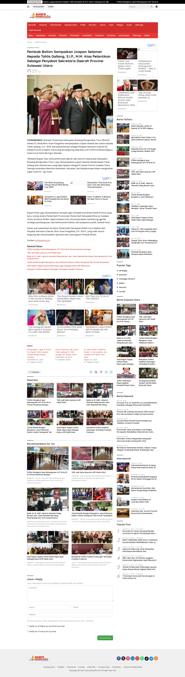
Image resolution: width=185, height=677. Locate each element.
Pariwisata (74, 35)
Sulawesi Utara (71, 25)
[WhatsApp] (142, 658)
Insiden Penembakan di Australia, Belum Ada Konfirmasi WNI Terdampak (143, 501)
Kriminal (52, 35)
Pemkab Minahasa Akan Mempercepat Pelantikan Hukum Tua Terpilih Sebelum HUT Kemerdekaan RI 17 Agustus (143, 253)
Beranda (32, 25)
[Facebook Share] (91, 372)
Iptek (31, 35)
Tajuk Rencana (35, 30)
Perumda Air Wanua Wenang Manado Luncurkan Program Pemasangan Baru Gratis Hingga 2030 (138, 532)
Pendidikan (87, 35)
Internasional (55, 25)
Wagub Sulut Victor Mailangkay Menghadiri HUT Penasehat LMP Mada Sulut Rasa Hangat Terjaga (144, 241)
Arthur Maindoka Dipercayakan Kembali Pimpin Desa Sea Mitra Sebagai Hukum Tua (125, 383)
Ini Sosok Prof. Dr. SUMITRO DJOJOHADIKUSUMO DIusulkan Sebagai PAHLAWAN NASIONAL (137, 404)
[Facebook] (119, 658)
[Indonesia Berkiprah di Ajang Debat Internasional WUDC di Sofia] (123, 467)
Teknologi (137, 35)
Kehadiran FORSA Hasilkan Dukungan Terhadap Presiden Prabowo (55, 269)
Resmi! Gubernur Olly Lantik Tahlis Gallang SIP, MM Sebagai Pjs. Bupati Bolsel (66, 352)
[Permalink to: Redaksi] (29, 71)
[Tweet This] (96, 372)
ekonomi (122, 287)
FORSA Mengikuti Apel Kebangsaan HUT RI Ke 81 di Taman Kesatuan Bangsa (114, 2)
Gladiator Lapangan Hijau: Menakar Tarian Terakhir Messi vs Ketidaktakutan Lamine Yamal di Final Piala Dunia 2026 (144, 207)
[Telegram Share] (106, 372)
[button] (151, 7)
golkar (122, 283)
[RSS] (156, 658)
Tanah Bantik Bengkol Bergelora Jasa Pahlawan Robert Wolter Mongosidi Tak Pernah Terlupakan (68, 262)
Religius (120, 25)
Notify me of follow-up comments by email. (47, 626)
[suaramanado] (39, 15)
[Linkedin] (133, 658)
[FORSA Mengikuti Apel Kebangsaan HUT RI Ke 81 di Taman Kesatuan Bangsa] (40, 390)
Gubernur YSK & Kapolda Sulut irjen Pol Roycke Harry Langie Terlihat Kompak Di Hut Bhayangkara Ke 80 (144, 230)
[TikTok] (147, 659)
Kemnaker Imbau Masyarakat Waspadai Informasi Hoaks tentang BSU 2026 (134, 439)
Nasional (43, 25)
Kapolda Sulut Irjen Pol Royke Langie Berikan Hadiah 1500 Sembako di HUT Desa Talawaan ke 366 (143, 150)
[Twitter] (123, 658)
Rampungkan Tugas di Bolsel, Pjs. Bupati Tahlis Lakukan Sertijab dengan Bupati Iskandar (39, 353)
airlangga (123, 270)
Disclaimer (116, 667)
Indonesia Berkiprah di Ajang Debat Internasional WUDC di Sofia (143, 466)
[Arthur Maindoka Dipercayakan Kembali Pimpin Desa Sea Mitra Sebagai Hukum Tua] (126, 373)
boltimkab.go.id (42, 240)
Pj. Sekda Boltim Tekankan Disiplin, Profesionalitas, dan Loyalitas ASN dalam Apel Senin (95, 353)
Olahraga (139, 25)
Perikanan (99, 35)
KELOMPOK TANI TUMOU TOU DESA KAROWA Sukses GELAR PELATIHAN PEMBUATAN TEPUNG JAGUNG (143, 138)
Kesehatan (40, 35)
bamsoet (123, 275)
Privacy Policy (104, 667)
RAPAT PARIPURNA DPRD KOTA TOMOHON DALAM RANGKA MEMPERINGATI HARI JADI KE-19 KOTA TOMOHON (139, 541)
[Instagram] (128, 658)
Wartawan (71, 667)
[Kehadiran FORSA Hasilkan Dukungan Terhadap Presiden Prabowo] (99, 417)
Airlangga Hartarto (127, 279)
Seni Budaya (124, 35)
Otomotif (63, 35)
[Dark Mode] (156, 7)
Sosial (129, 25)
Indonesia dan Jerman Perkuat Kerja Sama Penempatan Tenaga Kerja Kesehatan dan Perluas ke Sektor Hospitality (144, 512)
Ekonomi (92, 25)
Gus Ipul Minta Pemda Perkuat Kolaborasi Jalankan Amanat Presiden (134, 422)
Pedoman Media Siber (133, 667)
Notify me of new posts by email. (42, 631)
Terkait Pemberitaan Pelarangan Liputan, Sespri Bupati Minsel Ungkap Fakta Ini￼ (139, 568)
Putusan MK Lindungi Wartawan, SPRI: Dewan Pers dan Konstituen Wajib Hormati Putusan (135, 413)
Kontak (82, 667)
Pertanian (111, 35)
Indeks (50, 7)
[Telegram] (151, 659)
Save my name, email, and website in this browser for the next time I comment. (61, 621)
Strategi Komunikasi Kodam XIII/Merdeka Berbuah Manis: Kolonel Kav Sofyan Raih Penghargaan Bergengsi (147, 383)
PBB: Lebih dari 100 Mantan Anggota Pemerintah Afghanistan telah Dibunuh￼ (139, 559)
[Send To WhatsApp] (111, 372)
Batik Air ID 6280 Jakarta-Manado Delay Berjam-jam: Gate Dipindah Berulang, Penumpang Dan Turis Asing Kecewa (69, 257)
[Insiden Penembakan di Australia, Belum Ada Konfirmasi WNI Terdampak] (123, 501)
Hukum (103, 25)
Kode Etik (91, 667)
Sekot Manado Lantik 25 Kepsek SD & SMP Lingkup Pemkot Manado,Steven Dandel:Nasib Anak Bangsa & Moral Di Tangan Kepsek (143, 127)
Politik (83, 25)
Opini (111, 25)
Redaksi (35, 70)
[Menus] (28, 7)
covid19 (122, 291)
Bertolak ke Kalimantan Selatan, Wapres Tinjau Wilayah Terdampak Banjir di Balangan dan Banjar (136, 449)
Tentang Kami (38, 7)
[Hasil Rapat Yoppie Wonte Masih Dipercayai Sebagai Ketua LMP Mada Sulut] (70, 417)
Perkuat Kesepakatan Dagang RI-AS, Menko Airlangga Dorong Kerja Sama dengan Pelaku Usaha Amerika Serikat (144, 478)
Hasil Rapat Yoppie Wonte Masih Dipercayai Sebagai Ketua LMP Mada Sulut (58, 266)
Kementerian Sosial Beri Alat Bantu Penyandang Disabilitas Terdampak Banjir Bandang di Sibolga (144, 489)
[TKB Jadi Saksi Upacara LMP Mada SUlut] (70, 390)
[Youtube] (137, 658)
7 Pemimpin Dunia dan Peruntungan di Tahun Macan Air (138, 577)
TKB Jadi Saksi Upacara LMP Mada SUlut (44, 253)
